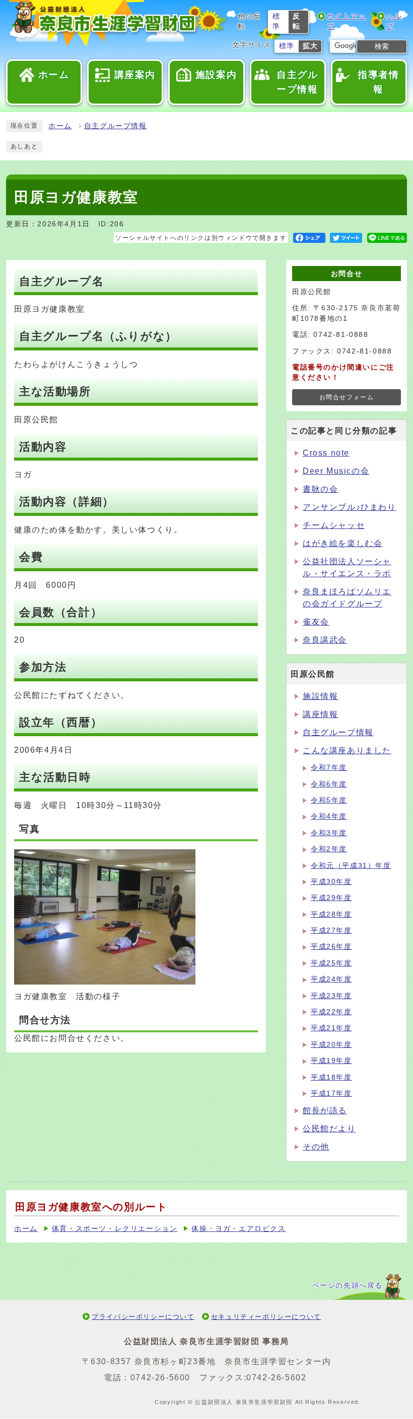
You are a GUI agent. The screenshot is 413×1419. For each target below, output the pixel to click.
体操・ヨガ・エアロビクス (238, 1228)
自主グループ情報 (115, 126)
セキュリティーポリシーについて (266, 1316)
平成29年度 (331, 898)
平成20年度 (331, 1044)
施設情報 (320, 696)
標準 (276, 21)
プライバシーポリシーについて (143, 1316)
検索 (382, 46)
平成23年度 (331, 996)
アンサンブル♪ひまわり (349, 507)
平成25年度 (331, 963)
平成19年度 (331, 1061)
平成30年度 (331, 881)
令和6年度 (329, 784)
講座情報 (320, 714)
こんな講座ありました (347, 750)
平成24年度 (331, 979)
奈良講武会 (325, 640)
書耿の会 (320, 489)
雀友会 (316, 621)
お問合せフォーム (346, 397)
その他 (316, 1146)
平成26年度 (331, 946)
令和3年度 (329, 833)
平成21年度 (331, 1028)
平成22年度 (331, 1012)
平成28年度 (331, 914)
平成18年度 (331, 1077)
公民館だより (329, 1128)
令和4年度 (329, 816)
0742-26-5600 (160, 1377)
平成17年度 (331, 1093)
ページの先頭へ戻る (347, 1285)
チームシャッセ (334, 525)
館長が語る (325, 1110)
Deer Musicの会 (336, 471)
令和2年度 (329, 849)
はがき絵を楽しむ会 (342, 543)
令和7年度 (329, 767)
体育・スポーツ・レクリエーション (115, 1228)
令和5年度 (329, 800)
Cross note (326, 453)
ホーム (60, 126)
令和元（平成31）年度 (351, 865)
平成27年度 (331, 930)
